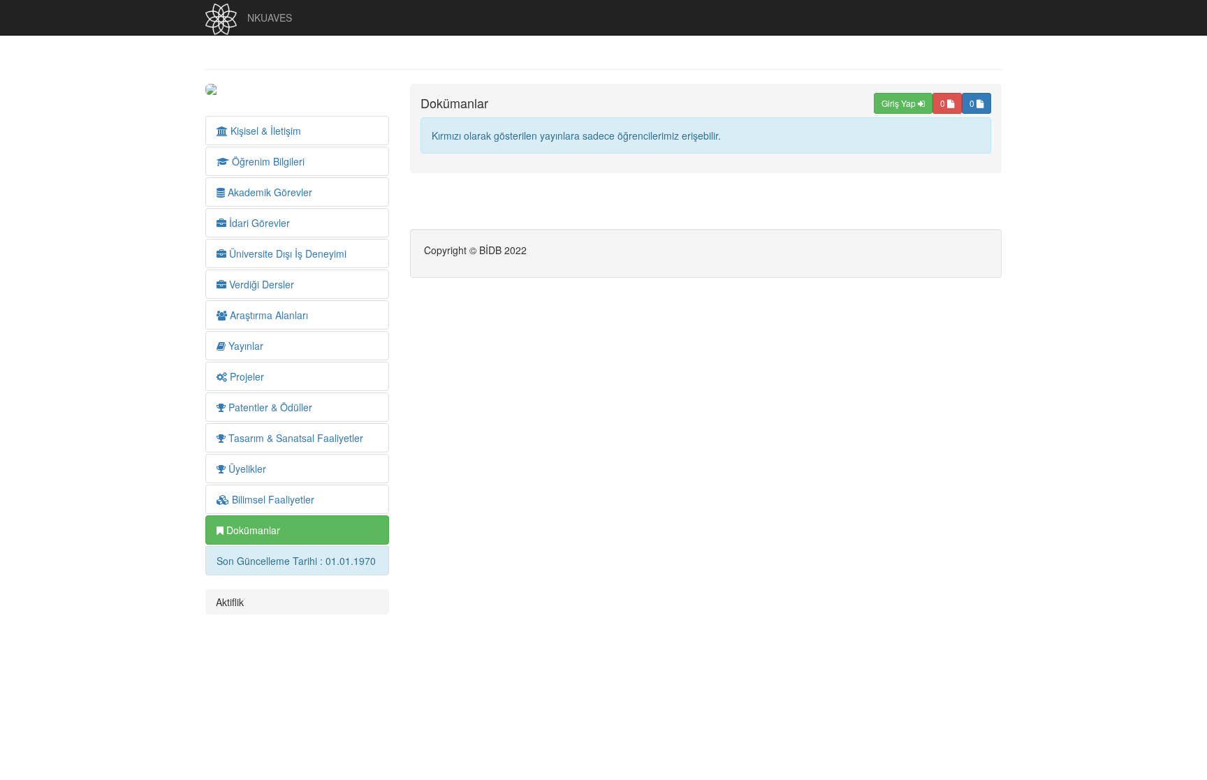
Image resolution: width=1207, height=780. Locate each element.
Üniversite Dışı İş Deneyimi (286, 253)
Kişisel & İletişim (264, 131)
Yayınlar (244, 346)
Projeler (245, 376)
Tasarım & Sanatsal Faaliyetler (294, 438)
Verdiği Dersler (260, 284)
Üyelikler (246, 469)
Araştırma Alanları (267, 315)
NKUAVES (269, 17)
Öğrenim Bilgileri (267, 161)
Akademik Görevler (268, 192)
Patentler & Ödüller (269, 407)
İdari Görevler (258, 223)
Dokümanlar (252, 530)
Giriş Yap (900, 103)
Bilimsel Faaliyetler (271, 499)
